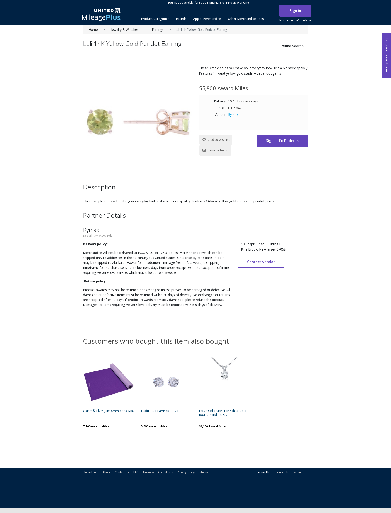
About (107, 472)
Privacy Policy (186, 472)
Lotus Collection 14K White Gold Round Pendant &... (222, 413)
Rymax (233, 114)
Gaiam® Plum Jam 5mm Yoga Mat (108, 411)
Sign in (295, 10)
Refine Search (292, 45)
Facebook (281, 472)
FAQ (136, 472)
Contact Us (122, 472)
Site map (204, 472)
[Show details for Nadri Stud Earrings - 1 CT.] (166, 382)
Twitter (296, 472)
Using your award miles (387, 55)
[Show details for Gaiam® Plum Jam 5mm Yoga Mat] (108, 382)
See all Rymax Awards (97, 236)
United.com (90, 472)
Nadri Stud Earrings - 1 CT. (160, 411)
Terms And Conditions (158, 472)
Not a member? (295, 20)
